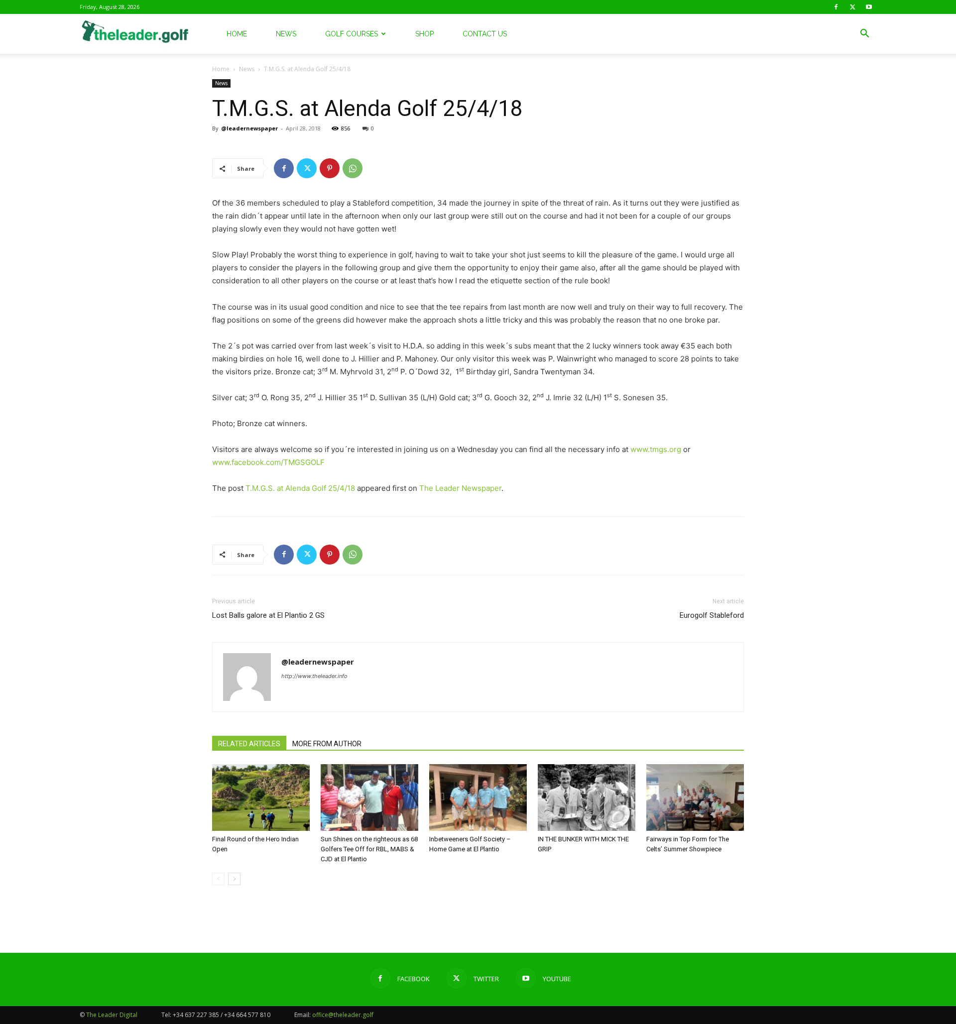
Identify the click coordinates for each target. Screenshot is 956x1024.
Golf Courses (351, 34)
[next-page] (234, 879)
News (286, 34)
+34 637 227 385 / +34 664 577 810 (221, 1015)
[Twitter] (852, 7)
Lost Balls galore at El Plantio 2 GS (268, 615)
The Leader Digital (111, 1015)
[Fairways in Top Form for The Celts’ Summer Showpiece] (695, 797)
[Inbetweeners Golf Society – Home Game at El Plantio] (478, 797)
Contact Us (485, 34)
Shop (424, 34)
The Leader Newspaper (460, 488)
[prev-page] (218, 879)
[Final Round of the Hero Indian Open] (261, 797)
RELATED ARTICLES (249, 744)
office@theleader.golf (342, 1015)
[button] (864, 34)
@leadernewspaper (249, 128)
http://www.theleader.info (314, 676)
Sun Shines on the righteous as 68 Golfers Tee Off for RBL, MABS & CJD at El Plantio (369, 849)
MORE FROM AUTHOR (326, 744)
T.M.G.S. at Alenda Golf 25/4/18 (300, 488)
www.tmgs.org (655, 449)
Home (237, 34)
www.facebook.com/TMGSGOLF (268, 462)
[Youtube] (868, 7)
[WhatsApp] (352, 168)
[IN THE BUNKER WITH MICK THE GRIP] (586, 797)
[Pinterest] (330, 168)
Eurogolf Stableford (712, 615)
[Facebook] (836, 7)
